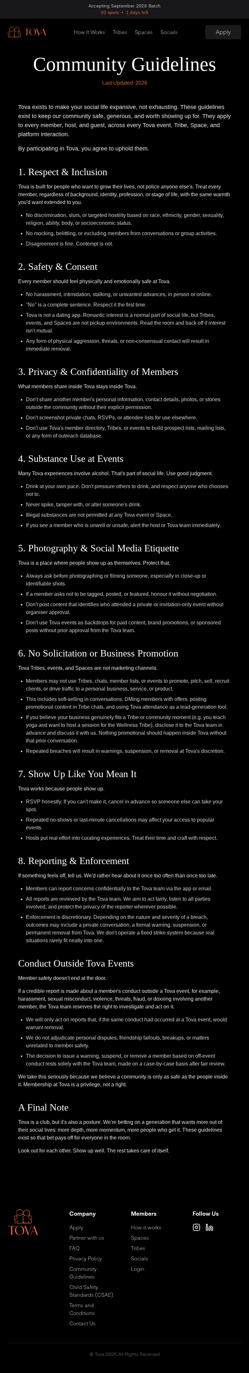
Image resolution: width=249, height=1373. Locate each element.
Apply (223, 32)
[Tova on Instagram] (196, 1227)
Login (137, 1269)
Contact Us (82, 1323)
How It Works (89, 32)
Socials (169, 32)
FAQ (74, 1248)
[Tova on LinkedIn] (209, 1227)
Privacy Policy (85, 1258)
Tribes (120, 32)
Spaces (144, 32)
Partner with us (86, 1237)
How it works (146, 1227)
